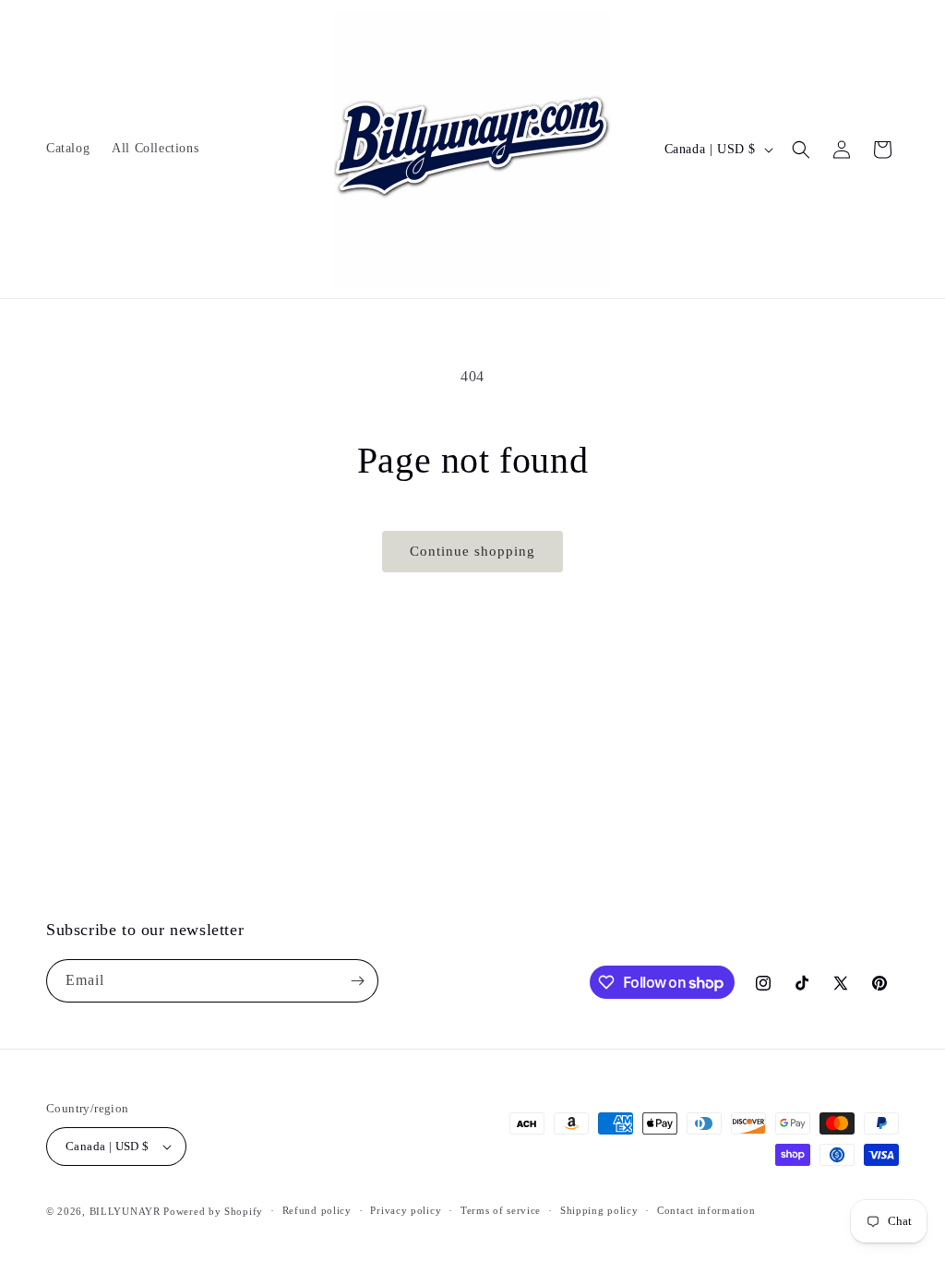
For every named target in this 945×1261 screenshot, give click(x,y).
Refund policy (317, 1210)
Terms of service (501, 1210)
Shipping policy (599, 1210)
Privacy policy (405, 1210)
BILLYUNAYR (127, 1211)
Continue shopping (472, 551)
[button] (801, 149)
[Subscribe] (357, 981)
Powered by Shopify (213, 1211)
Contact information (706, 1210)
